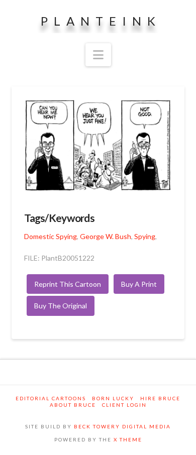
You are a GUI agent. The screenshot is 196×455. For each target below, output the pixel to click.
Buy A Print (139, 284)
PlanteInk (101, 21)
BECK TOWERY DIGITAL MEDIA (122, 426)
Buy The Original (60, 305)
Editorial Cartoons (51, 398)
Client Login (124, 405)
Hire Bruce (160, 398)
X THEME (128, 439)
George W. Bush (105, 236)
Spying (144, 236)
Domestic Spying (50, 236)
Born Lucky (113, 398)
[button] (98, 54)
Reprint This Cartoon (67, 284)
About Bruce (73, 405)
